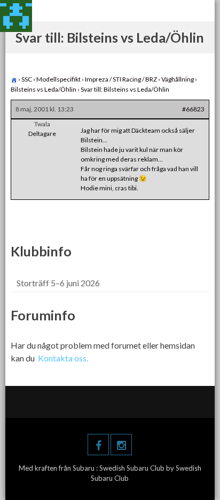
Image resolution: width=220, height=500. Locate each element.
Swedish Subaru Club (132, 468)
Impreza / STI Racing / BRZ (121, 79)
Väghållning (177, 79)
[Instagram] (121, 444)
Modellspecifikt (58, 79)
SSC (26, 79)
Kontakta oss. (63, 358)
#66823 (193, 109)
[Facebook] (98, 444)
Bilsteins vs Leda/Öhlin (43, 89)
